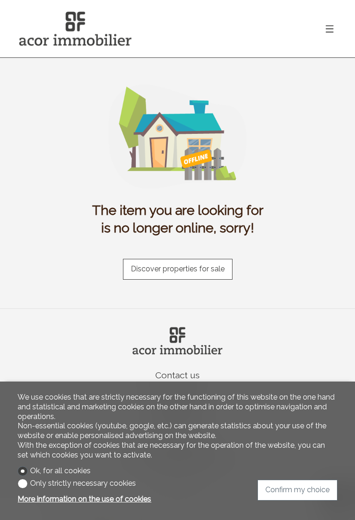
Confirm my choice (297, 489)
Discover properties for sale (178, 268)
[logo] (75, 28)
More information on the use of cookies (84, 499)
